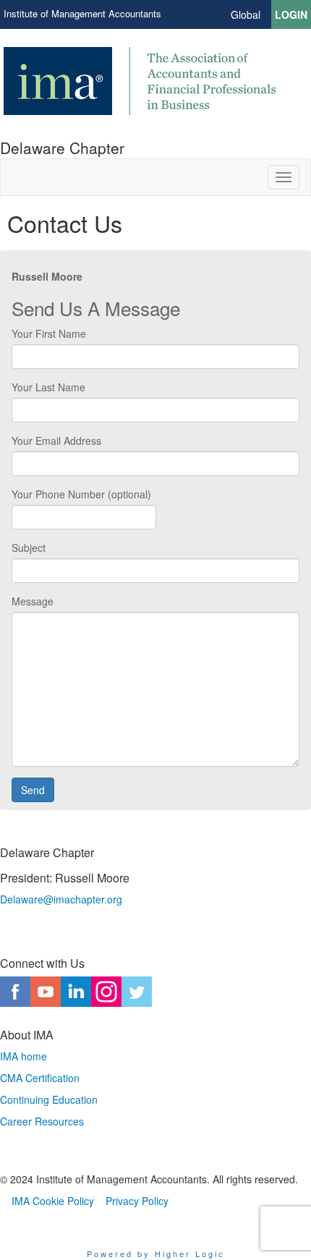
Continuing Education (49, 1099)
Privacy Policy (137, 1200)
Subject (29, 547)
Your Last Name (48, 387)
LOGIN (291, 14)
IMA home (23, 1056)
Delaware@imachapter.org (61, 899)
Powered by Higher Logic (156, 1253)
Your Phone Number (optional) (81, 494)
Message (33, 601)
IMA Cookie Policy (53, 1200)
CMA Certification (40, 1077)
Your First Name (49, 333)
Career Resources (42, 1121)
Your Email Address (56, 440)
